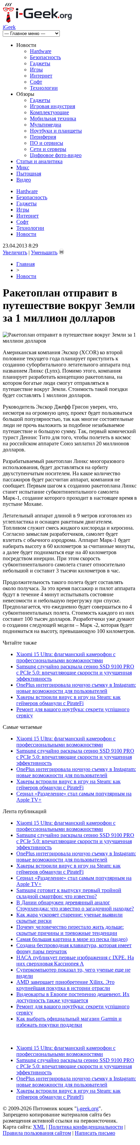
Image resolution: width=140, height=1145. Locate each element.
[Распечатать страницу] (61, 251)
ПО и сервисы (46, 143)
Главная (25, 264)
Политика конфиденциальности (86, 1127)
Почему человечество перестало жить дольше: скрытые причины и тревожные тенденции (70, 930)
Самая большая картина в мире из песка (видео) (71, 939)
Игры (36, 69)
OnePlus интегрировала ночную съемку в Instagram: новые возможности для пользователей (76, 688)
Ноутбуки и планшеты (56, 131)
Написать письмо (95, 1133)
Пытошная (28, 173)
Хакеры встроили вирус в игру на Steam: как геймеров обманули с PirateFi (68, 700)
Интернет (41, 76)
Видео (23, 180)
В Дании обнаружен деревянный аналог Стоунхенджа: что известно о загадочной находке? (75, 905)
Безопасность (45, 57)
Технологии (44, 88)
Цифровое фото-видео (56, 155)
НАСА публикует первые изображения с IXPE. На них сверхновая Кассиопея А (75, 961)
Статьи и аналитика (39, 161)
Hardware (40, 51)
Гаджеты (40, 63)
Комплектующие (49, 112)
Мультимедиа (45, 124)
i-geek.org (88, 1108)
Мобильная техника (53, 118)
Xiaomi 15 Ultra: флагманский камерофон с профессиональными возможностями (66, 657)
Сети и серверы (48, 149)
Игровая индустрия (52, 106)
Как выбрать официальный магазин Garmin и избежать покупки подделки (69, 1022)
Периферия (43, 137)
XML (39, 1127)
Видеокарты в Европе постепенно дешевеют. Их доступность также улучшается (72, 997)
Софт (36, 82)
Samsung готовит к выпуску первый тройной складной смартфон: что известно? (68, 893)
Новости (26, 234)
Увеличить (15, 252)
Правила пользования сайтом (37, 1133)
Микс (22, 167)
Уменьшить (44, 252)
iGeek (9, 27)
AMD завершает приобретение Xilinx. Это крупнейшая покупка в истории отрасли (65, 985)
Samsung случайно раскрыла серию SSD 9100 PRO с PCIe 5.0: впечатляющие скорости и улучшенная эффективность (75, 673)
